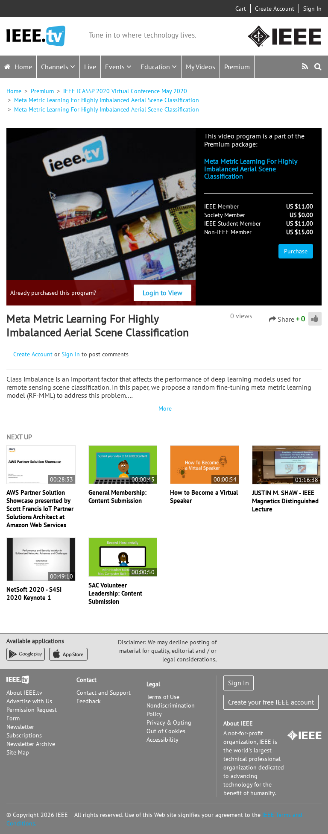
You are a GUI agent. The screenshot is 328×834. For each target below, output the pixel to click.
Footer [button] (14, 680)
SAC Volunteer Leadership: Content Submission (115, 593)
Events (115, 66)
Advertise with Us (29, 701)
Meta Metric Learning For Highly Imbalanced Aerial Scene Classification (106, 100)
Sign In (312, 8)
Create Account (274, 8)
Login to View (162, 292)
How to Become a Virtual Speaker (204, 496)
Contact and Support (103, 692)
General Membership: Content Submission (117, 496)
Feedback (88, 701)
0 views (241, 316)
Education (156, 66)
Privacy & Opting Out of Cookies (168, 727)
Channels (55, 66)
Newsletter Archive (30, 744)
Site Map (17, 752)
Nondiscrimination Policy (170, 710)
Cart (240, 8)
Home (22, 66)
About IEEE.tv (24, 692)
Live (90, 66)
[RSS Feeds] (306, 66)
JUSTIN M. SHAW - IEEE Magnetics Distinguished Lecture (285, 501)
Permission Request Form (31, 714)
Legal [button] (153, 684)
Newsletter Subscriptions (24, 731)
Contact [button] (86, 680)
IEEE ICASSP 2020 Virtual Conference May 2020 (125, 91)
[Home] (35, 36)
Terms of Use (162, 697)
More (164, 408)
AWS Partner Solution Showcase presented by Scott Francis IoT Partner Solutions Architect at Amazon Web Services (39, 508)
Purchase (296, 251)
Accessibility (162, 739)
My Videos (200, 66)
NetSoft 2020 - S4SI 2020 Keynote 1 (34, 593)
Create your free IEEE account (271, 702)
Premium (237, 66)
